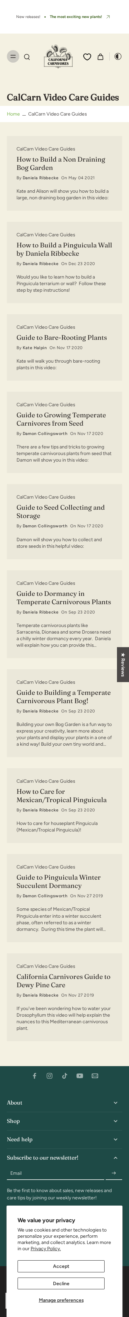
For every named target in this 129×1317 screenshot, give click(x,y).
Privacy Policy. (46, 1248)
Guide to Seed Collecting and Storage (61, 511)
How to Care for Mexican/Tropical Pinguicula (62, 795)
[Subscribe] (114, 1173)
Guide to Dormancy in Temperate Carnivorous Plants (64, 597)
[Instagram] (49, 1075)
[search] (26, 56)
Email (16, 1173)
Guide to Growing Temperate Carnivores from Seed (61, 419)
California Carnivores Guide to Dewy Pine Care (63, 980)
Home (13, 114)
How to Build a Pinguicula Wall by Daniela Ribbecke (64, 249)
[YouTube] (79, 1075)
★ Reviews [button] (123, 664)
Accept (61, 1266)
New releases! (28, 16)
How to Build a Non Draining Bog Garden (61, 163)
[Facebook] (34, 1075)
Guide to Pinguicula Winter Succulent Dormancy (59, 881)
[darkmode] (116, 56)
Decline (61, 1283)
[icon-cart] (100, 56)
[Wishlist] (87, 56)
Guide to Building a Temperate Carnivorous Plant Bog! (64, 696)
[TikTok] (64, 1075)
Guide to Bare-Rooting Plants (62, 337)
